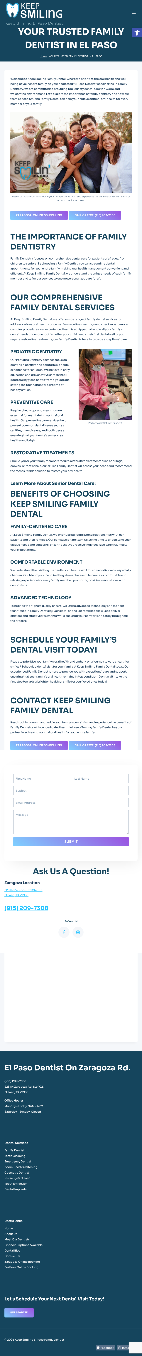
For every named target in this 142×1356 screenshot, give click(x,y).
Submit (71, 842)
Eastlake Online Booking (21, 1267)
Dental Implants (15, 1189)
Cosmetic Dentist (16, 1172)
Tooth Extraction (16, 1183)
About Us (10, 1234)
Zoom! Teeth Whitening (20, 1167)
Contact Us (12, 1256)
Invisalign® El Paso (17, 1178)
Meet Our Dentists (17, 1239)
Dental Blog (12, 1250)
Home (8, 1228)
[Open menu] (134, 12)
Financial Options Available (23, 1245)
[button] (137, 32)
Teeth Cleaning (15, 1156)
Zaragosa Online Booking (22, 1261)
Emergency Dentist (17, 1161)
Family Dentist (14, 1150)
